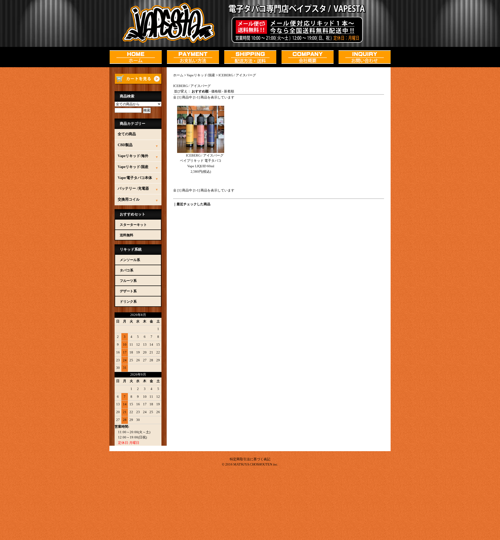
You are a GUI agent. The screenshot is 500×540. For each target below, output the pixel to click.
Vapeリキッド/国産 (201, 75)
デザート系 (128, 291)
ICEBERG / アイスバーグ (237, 75)
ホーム (178, 75)
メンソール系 (130, 260)
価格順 (216, 91)
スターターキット (133, 225)
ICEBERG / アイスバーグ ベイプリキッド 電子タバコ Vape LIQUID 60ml (201, 160)
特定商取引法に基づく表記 (250, 459)
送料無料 (126, 235)
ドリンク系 (128, 301)
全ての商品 (127, 134)
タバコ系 (126, 270)
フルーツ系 (128, 281)
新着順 (229, 91)
